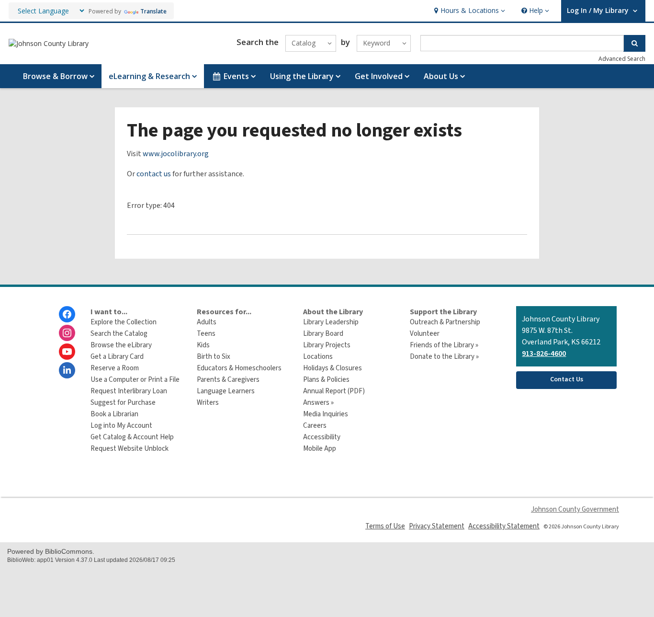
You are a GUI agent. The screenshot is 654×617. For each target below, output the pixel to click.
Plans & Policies (326, 380)
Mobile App (319, 449)
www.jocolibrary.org (176, 154)
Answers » (318, 403)
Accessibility (321, 437)
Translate (153, 11)
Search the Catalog (118, 334)
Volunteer (425, 334)
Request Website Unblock (129, 449)
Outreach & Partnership (445, 322)
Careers (315, 426)
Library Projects (326, 345)
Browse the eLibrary (121, 345)
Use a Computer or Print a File (135, 380)
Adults (206, 322)
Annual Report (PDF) (334, 391)
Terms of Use (385, 526)
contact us (153, 174)
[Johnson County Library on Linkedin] (67, 370)
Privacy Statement (436, 526)
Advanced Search (621, 59)
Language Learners (226, 391)
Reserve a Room (114, 368)
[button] (468, 11)
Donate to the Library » (444, 357)
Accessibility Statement (504, 526)
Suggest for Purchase (123, 403)
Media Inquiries (325, 414)
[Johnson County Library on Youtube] (67, 351)
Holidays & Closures (332, 368)
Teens (206, 334)
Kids (203, 345)
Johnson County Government (575, 509)
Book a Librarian (114, 414)
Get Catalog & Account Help (132, 437)
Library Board (323, 334)
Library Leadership (331, 322)
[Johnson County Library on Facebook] (67, 314)
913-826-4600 (544, 353)
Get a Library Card (117, 357)
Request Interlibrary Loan (128, 391)
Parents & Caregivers (228, 380)
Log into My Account (121, 426)
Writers (208, 403)
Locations (318, 357)
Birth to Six (213, 357)
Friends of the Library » (444, 345)
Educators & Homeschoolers (239, 368)
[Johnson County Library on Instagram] (67, 333)
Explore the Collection (123, 322)
